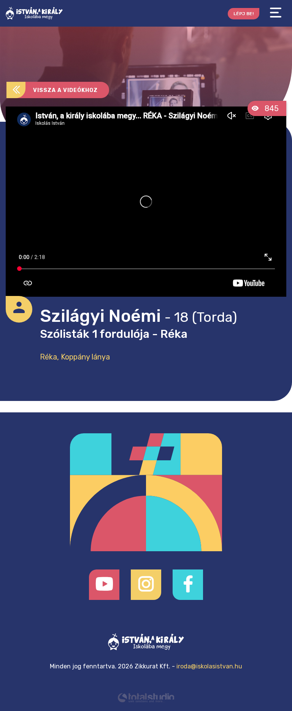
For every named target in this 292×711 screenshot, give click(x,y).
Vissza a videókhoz (65, 90)
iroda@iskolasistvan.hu (209, 666)
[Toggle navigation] (275, 13)
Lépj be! (243, 13)
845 (271, 108)
